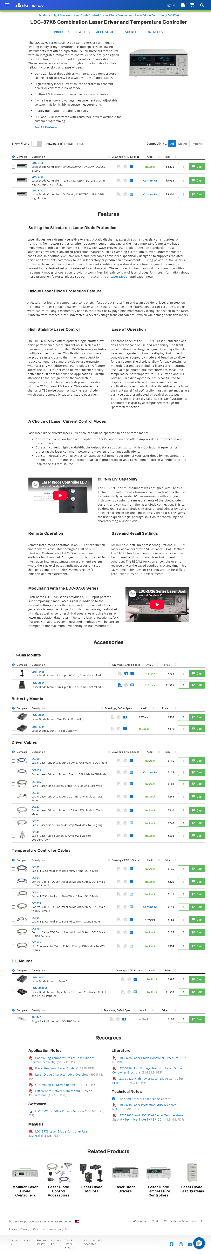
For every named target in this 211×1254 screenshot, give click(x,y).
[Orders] (183, 5)
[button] (199, 1243)
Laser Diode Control (86, 15)
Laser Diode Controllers (117, 15)
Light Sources (61, 15)
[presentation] (105, 627)
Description (38, 156)
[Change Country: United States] (77, 1222)
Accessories (105, 32)
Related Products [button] (108, 1151)
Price (168, 156)
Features (83, 32)
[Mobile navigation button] (7, 5)
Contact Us (154, 32)
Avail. (150, 156)
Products (44, 15)
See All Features (46, 127)
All (172, 144)
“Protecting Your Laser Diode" (108, 276)
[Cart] (192, 5)
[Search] (202, 5)
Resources (130, 32)
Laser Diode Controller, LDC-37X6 (157, 15)
